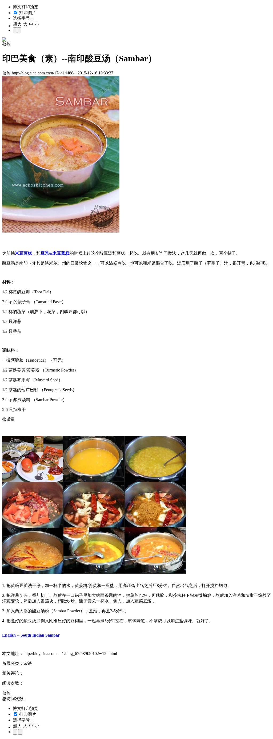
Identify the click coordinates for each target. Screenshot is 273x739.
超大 (17, 24)
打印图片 (27, 12)
